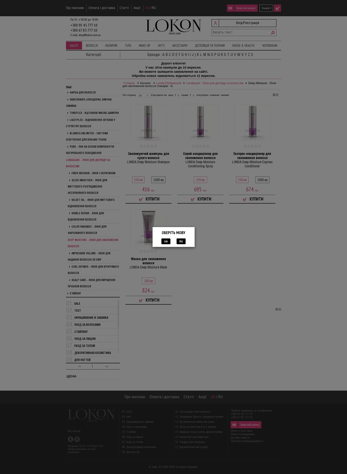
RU (181, 241)
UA (166, 241)
